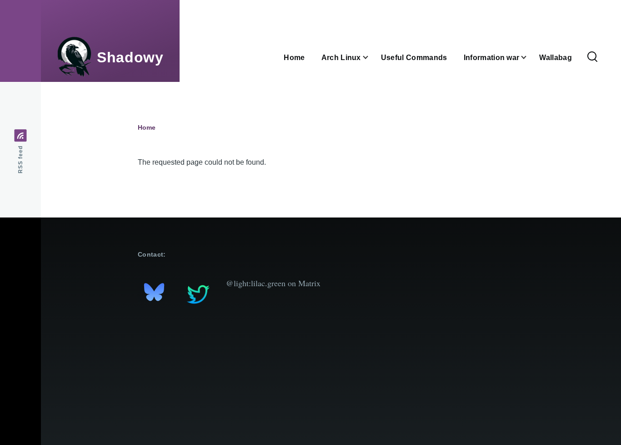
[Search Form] (592, 57)
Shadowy (130, 57)
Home (146, 127)
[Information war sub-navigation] (529, 57)
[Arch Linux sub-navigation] (371, 57)
